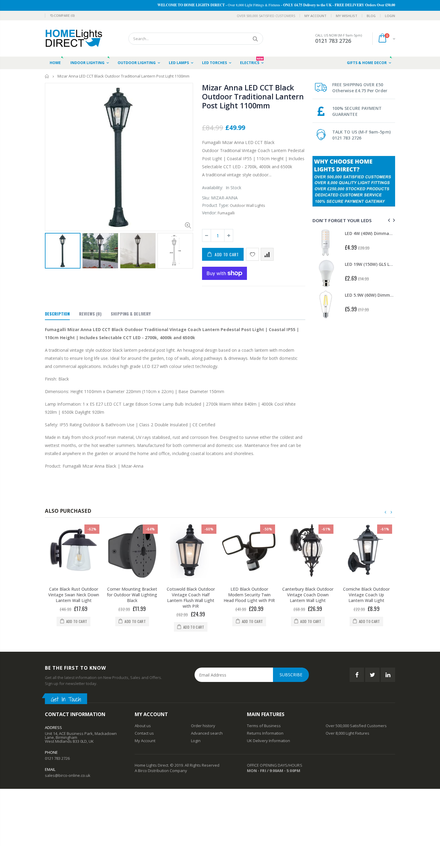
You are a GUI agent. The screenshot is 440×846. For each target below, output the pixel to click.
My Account (315, 15)
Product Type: (215, 205)
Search (255, 38)
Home (47, 76)
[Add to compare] (267, 254)
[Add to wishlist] (252, 254)
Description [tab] (57, 313)
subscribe (291, 674)
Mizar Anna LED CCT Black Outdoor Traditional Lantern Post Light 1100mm (253, 96)
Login (390, 15)
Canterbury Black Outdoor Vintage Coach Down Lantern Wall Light (307, 594)
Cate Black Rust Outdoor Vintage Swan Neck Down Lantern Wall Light (73, 594)
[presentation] (388, 220)
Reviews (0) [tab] (90, 313)
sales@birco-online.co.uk (67, 775)
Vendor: (209, 213)
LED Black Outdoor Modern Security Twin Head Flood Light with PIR (249, 594)
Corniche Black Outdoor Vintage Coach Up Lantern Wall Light (366, 594)
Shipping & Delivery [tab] (131, 313)
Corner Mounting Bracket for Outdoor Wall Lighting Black (132, 594)
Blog (371, 15)
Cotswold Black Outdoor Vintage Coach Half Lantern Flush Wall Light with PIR (191, 597)
